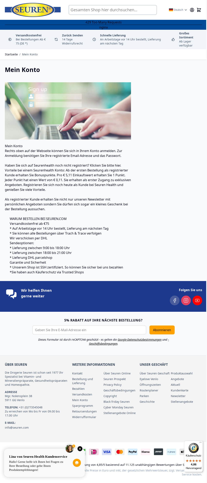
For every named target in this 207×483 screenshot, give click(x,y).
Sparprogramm (82, 406)
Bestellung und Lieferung (82, 381)
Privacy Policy (112, 385)
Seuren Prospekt (115, 379)
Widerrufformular (84, 417)
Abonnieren (162, 330)
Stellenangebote (182, 402)
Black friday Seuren (117, 402)
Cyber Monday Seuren (119, 407)
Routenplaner (149, 390)
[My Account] (192, 10)
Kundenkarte (179, 390)
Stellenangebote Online (119, 413)
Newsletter (178, 396)
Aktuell (175, 385)
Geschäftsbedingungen (119, 390)
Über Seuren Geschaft (155, 373)
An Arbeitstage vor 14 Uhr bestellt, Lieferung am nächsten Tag (130, 39)
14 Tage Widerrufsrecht (72, 39)
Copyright (110, 396)
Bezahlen (78, 389)
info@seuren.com (17, 427)
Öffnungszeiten (150, 385)
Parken (144, 396)
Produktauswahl (182, 373)
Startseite (11, 54)
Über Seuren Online (117, 373)
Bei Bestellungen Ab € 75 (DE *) (31, 39)
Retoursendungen (84, 411)
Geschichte (147, 402)
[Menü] (200, 443)
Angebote (177, 379)
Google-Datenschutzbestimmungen (140, 339)
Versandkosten (82, 394)
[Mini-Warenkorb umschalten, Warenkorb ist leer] (199, 10)
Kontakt (77, 373)
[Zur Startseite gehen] (33, 10)
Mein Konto (30, 54)
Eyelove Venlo (149, 379)
